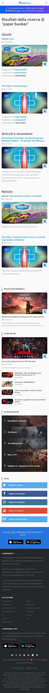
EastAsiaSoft (20, 72)
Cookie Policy (31, 668)
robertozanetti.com (24, 663)
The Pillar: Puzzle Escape (14, 86)
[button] (15, 542)
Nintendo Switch (8, 611)
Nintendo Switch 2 (9, 608)
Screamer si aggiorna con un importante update (30, 401)
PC (3, 615)
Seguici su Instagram (17, 502)
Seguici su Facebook (17, 494)
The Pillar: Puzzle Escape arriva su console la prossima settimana (23, 238)
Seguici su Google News (18, 519)
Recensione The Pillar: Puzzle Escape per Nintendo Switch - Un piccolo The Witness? (23, 139)
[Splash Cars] (24, 55)
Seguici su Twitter (16, 485)
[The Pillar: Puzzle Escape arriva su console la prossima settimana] (24, 256)
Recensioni (30, 604)
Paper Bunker (20, 69)
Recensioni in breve (33, 608)
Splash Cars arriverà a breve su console (22, 196)
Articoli (29, 615)
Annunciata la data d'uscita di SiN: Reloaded (18, 361)
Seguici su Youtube (16, 511)
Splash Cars (8, 38)
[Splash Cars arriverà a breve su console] (24, 213)
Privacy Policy (18, 668)
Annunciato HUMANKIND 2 (25, 382)
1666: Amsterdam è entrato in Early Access (28, 391)
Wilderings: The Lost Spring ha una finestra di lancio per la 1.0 (28, 374)
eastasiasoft (20, 120)
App (27, 618)
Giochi (28, 601)
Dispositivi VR (7, 622)
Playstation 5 (7, 601)
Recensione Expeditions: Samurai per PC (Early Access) (23, 317)
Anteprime (30, 611)
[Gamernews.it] (24, 3)
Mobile (4, 618)
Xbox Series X (7, 604)
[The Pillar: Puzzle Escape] (24, 103)
